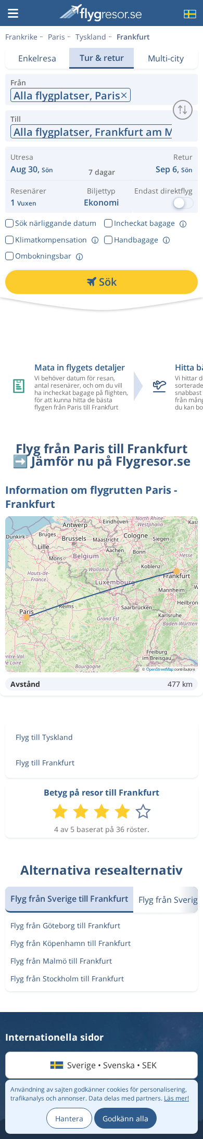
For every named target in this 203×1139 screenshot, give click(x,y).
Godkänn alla (125, 1118)
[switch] (183, 110)
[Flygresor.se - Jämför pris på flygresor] (100, 12)
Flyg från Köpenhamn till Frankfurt (70, 943)
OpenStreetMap (159, 669)
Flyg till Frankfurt (45, 762)
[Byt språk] (189, 14)
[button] (13, 14)
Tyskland (90, 37)
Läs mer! (176, 1098)
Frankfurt (133, 37)
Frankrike (21, 37)
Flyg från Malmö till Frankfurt (61, 961)
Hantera (69, 1118)
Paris (56, 37)
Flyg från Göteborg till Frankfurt (65, 925)
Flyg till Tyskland (44, 737)
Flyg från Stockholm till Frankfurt (67, 978)
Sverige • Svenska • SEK (112, 1065)
